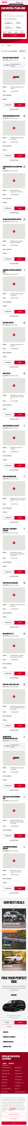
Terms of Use (11, 1109)
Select (19, 105)
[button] (16, 77)
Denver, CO (4, 1082)
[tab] (5, 1063)
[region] (14, 1110)
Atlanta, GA (5, 1079)
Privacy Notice (13, 1108)
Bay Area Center (8, 323)
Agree (14, 1123)
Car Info (7, 1022)
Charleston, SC (18, 1073)
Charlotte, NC (18, 1079)
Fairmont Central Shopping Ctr (12, 271)
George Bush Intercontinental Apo (10, 738)
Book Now (20, 1022)
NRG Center (6, 373)
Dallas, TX (4, 1076)
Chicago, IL (18, 1085)
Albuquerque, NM (6, 1067)
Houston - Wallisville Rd (11, 684)
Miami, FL (17, 1088)
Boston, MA (5, 1091)
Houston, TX (18, 1070)
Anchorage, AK (5, 1073)
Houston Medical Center (11, 426)
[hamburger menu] (25, 2)
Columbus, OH (5, 1070)
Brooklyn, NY (18, 1067)
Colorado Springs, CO (20, 1091)
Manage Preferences (14, 1114)
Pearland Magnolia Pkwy (11, 116)
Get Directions (8, 105)
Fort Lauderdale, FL (7, 1088)
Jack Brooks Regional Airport (10, 848)
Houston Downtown (9, 476)
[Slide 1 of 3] (9, 1026)
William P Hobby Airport (11, 58)
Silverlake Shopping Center (12, 219)
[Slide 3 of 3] (18, 1026)
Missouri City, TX (8, 634)
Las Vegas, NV (18, 1076)
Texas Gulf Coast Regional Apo (11, 798)
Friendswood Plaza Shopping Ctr (12, 167)
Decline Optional (14, 1118)
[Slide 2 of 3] (14, 1026)
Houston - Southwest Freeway (10, 530)
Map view (22, 51)
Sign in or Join (19, 2)
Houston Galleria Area (10, 583)
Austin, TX (4, 1085)
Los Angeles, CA (19, 1082)
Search (15, 35)
